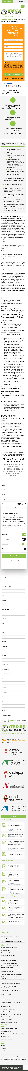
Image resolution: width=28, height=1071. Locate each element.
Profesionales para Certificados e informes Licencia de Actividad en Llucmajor (13, 451)
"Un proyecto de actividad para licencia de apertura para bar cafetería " (11, 255)
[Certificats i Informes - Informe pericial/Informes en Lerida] (4, 825)
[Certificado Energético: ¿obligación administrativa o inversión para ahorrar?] (4, 901)
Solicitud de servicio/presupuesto (9, 1028)
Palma (3, 627)
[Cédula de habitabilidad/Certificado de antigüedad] (4, 889)
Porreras (4, 641)
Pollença (4, 637)
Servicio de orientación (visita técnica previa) (12, 1033)
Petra (3, 632)
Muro (3, 623)
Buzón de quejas (5, 1036)
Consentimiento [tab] (6, 508)
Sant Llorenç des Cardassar (7, 660)
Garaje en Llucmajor (6, 952)
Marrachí (4, 614)
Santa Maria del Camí (6, 673)
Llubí (3, 595)
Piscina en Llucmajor (6, 958)
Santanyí (4, 678)
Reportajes (4, 1048)
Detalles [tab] (15, 508)
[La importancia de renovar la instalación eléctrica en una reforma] (4, 908)
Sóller (3, 701)
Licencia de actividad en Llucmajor (9, 963)
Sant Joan (4, 655)
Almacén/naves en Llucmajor (8, 955)
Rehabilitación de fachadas (11, 408)
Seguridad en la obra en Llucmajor (9, 1022)
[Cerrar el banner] (25, 503)
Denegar (14, 566)
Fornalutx (4, 577)
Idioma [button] (21, 1)
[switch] (24, 539)
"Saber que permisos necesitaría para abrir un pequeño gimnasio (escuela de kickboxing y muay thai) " (12, 246)
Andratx (3, 494)
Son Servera (4, 706)
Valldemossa (4, 710)
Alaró (3, 480)
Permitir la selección (14, 561)
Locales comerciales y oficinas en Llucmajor (11, 1011)
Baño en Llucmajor (5, 997)
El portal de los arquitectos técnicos (10, 936)
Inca (3, 581)
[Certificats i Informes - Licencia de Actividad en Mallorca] (4, 854)
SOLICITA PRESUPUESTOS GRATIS (14, 74)
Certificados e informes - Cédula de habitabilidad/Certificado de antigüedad (16, 889)
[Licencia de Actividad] (4, 866)
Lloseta (3, 591)
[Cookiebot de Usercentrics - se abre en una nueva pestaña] (17, 504)
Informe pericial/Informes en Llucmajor (10, 983)
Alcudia (3, 485)
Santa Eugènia (5, 664)
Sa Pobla (3, 650)
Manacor (4, 600)
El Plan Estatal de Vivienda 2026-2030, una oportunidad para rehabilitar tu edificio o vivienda (16, 916)
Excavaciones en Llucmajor (7, 1017)
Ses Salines (4, 692)
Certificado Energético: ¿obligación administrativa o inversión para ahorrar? (14, 902)
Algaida (3, 489)
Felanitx (3, 572)
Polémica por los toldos (13, 921)
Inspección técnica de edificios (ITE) (14, 404)
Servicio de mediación (6, 1039)
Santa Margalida (5, 669)
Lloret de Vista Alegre (6, 586)
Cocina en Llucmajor (6, 999)
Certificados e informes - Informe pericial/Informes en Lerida (15, 825)
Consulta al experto (6, 1031)
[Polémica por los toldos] (4, 922)
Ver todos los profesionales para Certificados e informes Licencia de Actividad (13, 454)
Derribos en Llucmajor (6, 1019)
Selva (3, 683)
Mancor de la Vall (5, 604)
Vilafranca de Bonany (6, 715)
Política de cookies (14, 1068)
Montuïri (4, 618)
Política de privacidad (15, 62)
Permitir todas (14, 556)
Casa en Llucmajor (5, 950)
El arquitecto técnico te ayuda (8, 938)
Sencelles (4, 687)
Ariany (3, 499)
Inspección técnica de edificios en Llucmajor (11, 974)
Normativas (4, 1050)
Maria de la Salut (5, 609)
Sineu (3, 696)
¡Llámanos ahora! (8, 1)
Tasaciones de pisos (9, 410)
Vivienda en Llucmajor (6, 994)
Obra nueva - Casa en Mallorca (15, 834)
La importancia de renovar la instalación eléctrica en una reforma (15, 909)
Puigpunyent (4, 646)
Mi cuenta (13, 816)
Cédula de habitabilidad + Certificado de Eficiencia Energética (14, 406)
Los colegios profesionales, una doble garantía (12, 941)
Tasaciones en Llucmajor (7, 981)
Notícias (3, 1045)
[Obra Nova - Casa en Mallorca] (4, 835)
